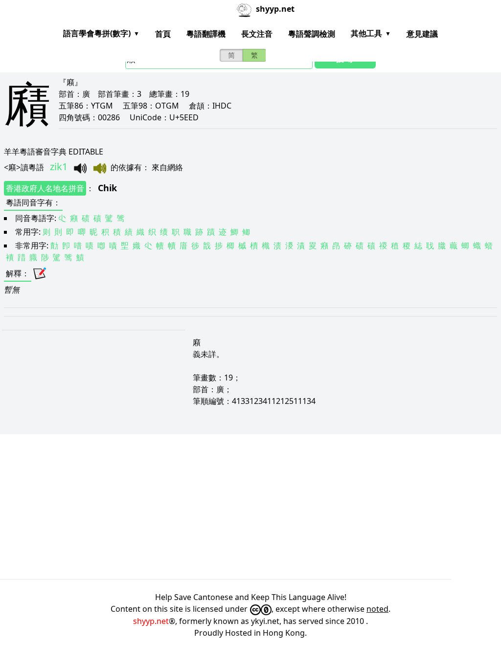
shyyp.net (151, 621)
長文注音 (257, 33)
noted (377, 608)
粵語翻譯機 (206, 33)
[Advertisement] (250, 506)
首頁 (163, 33)
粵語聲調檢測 (311, 33)
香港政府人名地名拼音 (45, 188)
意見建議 (422, 33)
